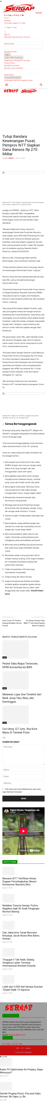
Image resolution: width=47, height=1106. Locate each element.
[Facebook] (5, 15)
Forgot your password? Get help (17, 60)
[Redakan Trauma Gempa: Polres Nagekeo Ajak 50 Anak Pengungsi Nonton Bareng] (23, 898)
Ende (4, 688)
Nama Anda (9, 43)
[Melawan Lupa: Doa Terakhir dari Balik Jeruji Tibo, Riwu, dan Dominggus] (23, 680)
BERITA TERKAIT (11, 636)
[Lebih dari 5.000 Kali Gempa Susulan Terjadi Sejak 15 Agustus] (23, 979)
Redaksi (28, 1048)
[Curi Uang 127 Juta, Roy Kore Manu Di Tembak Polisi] (23, 715)
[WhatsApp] (29, 163)
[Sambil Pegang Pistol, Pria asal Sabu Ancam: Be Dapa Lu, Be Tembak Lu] (23, 1086)
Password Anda (10, 51)
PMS (17, 1048)
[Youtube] (23, 15)
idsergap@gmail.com (17, 1035)
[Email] (40, 163)
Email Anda (8, 75)
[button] (6, 85)
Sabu (4, 657)
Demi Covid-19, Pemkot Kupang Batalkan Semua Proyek (12, 623)
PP (22, 1048)
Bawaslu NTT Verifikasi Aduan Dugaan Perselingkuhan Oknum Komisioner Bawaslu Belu (19, 881)
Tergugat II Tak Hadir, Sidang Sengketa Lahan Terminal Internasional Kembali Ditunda (19, 962)
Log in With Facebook (13, 57)
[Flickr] (7, 15)
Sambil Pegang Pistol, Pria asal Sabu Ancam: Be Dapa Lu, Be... (20, 1095)
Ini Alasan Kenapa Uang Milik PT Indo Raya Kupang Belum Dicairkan (34, 623)
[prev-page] (3, 738)
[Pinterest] (15, 15)
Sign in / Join (12, 27)
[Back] (5, 32)
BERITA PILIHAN (28, 636)
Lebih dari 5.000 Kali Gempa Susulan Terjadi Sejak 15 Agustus (22, 988)
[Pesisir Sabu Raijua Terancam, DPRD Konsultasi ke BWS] (23, 649)
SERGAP (11, 158)
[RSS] (17, 15)
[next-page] (5, 738)
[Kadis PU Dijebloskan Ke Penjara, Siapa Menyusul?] (23, 1062)
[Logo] (11, 93)
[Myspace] (13, 15)
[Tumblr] (18, 15)
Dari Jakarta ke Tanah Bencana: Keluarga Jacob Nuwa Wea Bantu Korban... (20, 935)
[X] (20, 15)
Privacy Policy (9, 63)
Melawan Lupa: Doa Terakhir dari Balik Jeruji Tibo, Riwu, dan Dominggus (21, 698)
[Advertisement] (23, 113)
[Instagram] (9, 15)
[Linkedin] (11, 15)
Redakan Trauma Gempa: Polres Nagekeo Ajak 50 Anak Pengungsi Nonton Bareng (20, 908)
